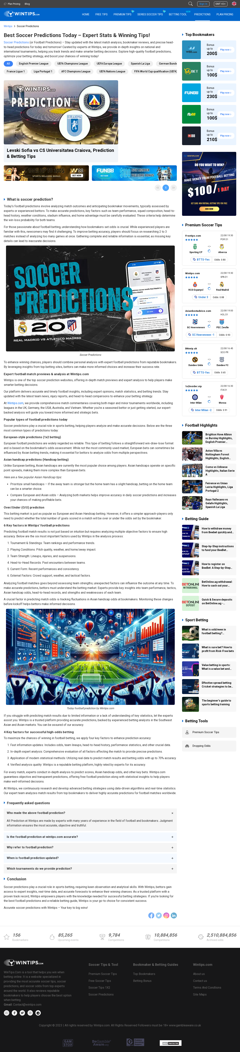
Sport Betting (196, 620)
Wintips (8, 26)
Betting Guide (196, 519)
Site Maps (200, 994)
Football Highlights (201, 425)
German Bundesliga (171, 63)
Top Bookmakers (199, 34)
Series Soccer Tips (150, 14)
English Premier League (33, 63)
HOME (85, 14)
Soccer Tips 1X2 (99, 987)
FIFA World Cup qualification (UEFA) (155, 71)
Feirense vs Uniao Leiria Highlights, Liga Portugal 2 (219, 487)
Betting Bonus (142, 981)
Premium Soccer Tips (203, 225)
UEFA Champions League (72, 63)
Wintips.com (15, 403)
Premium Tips (122, 14)
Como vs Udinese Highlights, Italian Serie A (220, 470)
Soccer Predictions (16, 42)
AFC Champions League (75, 71)
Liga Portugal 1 (43, 71)
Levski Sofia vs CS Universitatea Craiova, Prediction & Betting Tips (60, 153)
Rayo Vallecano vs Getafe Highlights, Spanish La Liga (217, 503)
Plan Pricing (225, 14)
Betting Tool (179, 13)
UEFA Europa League (109, 63)
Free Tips (101, 14)
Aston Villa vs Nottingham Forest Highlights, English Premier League (217, 455)
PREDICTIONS (202, 14)
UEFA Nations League (112, 71)
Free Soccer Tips (99, 981)
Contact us (200, 981)
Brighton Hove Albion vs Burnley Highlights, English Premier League (219, 439)
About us (199, 974)
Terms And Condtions (207, 987)
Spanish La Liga (140, 63)
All (8, 63)
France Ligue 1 (16, 71)
